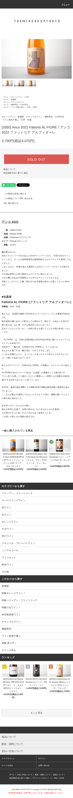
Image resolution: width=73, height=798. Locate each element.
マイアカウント (8, 758)
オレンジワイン (17, 97)
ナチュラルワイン (18, 102)
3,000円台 (24, 105)
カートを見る (7, 765)
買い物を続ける (11, 203)
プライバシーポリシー (40, 778)
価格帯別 (14, 105)
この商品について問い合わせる (18, 198)
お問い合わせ (43, 765)
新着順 (13, 99)
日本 (27, 97)
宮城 (34, 107)
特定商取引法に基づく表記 (15, 173)
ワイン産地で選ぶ (18, 107)
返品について (9, 169)
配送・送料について (42, 775)
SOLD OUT (36, 159)
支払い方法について (24, 775)
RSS (56, 778)
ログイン (42, 758)
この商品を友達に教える (15, 193)
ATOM (61, 778)
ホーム (5, 97)
